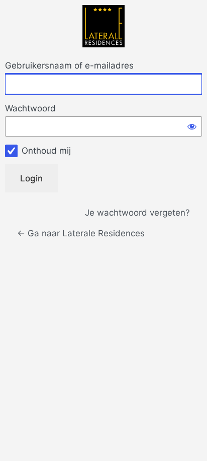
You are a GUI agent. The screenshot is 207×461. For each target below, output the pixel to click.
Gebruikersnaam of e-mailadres (69, 65)
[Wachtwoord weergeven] (192, 126)
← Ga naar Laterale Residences (81, 233)
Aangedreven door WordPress (103, 26)
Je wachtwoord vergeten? (137, 213)
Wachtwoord (30, 108)
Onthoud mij (46, 151)
